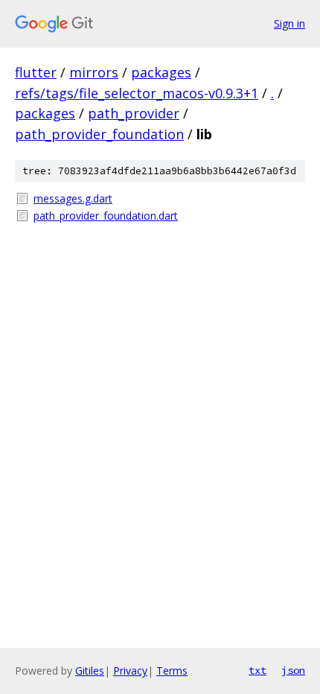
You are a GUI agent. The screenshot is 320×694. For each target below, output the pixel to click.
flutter (36, 72)
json (293, 670)
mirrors (93, 72)
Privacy (130, 670)
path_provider (133, 113)
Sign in (289, 23)
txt (257, 670)
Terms (172, 670)
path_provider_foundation (99, 134)
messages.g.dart (72, 198)
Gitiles (89, 670)
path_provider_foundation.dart (105, 215)
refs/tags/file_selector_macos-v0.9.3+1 (136, 93)
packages (161, 72)
